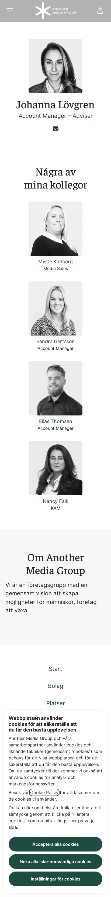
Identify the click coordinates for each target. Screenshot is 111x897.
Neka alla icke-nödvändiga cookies (55, 861)
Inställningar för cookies (56, 879)
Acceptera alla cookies (55, 844)
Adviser (82, 115)
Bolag (55, 685)
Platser (55, 703)
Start (55, 668)
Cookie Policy (44, 792)
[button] (100, 10)
